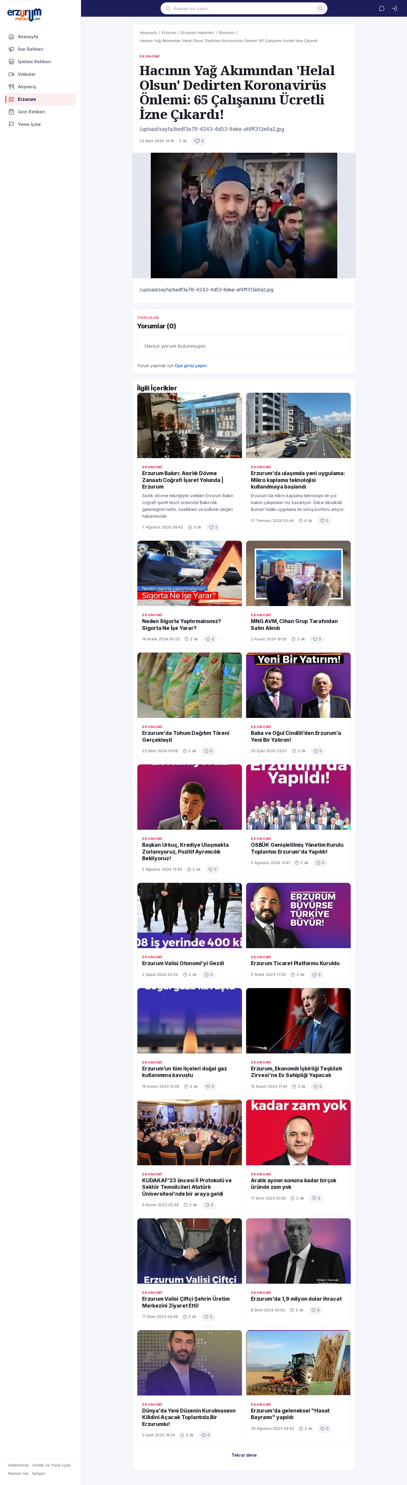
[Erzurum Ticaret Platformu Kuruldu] (298, 915)
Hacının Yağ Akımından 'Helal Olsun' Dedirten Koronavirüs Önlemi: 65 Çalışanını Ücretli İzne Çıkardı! (229, 40)
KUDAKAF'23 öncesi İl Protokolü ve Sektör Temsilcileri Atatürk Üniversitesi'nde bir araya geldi (187, 1187)
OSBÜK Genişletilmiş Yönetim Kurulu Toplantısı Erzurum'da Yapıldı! (297, 848)
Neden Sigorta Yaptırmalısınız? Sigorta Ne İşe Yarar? (181, 624)
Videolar (27, 74)
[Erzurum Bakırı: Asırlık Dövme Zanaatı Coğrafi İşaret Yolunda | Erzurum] (189, 425)
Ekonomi (226, 32)
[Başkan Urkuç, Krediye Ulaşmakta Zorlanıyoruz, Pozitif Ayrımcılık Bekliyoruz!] (189, 797)
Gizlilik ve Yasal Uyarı (51, 1465)
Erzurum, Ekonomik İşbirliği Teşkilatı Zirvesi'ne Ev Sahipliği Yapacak (296, 1071)
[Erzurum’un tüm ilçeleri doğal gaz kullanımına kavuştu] (189, 1020)
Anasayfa (28, 36)
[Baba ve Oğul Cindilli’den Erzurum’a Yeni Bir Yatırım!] (298, 685)
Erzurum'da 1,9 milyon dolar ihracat (296, 1299)
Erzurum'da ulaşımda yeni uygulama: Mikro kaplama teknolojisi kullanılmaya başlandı (298, 480)
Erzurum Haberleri (197, 32)
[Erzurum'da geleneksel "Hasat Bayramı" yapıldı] (298, 1363)
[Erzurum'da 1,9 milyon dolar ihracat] (298, 1251)
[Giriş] (394, 8)
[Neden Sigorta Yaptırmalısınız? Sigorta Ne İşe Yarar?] (189, 573)
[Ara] (320, 8)
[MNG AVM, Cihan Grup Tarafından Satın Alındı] (298, 573)
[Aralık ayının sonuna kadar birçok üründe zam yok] (298, 1132)
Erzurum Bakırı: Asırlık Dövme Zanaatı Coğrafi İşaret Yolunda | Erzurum (182, 480)
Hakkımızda (18, 1465)
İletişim (38, 1473)
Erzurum (169, 32)
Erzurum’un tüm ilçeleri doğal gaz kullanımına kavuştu (184, 1071)
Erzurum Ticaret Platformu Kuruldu (295, 963)
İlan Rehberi (31, 49)
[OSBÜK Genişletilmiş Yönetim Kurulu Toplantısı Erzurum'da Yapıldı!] (298, 797)
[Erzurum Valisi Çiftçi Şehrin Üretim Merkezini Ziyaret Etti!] (189, 1251)
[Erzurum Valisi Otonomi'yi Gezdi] (189, 915)
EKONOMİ (149, 56)
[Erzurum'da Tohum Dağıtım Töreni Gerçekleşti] (189, 685)
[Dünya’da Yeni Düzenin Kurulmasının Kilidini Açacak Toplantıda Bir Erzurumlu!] (189, 1363)
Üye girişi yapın (191, 365)
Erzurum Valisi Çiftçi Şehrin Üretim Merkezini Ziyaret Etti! (186, 1302)
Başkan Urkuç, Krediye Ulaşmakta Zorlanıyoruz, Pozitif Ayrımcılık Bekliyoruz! (185, 851)
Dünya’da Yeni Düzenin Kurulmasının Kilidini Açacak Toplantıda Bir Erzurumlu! (189, 1417)
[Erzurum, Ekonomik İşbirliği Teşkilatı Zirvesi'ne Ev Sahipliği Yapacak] (298, 1020)
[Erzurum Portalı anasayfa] (24, 15)
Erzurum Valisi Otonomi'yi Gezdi (183, 963)
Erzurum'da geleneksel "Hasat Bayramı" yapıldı (290, 1413)
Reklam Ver (18, 1473)
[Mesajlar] (381, 8)
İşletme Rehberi (34, 61)
